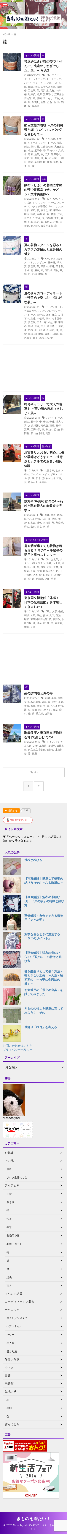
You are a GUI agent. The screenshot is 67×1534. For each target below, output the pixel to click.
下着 (55, 82)
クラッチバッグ (36, 78)
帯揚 (45, 421)
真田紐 (48, 270)
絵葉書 (31, 522)
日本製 (59, 266)
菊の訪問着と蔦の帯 (38, 693)
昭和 (30, 154)
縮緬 (30, 161)
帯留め (57, 210)
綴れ (40, 273)
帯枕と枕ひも (33, 860)
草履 (53, 578)
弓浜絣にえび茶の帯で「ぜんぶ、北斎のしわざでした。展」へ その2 (43, 66)
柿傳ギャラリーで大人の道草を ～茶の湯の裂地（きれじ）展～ (43, 408)
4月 (48, 138)
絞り (55, 221)
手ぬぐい (52, 150)
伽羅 (60, 611)
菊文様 (39, 713)
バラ (42, 310)
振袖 (39, 570)
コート (58, 306)
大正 (33, 615)
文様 (52, 90)
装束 (33, 526)
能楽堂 (59, 522)
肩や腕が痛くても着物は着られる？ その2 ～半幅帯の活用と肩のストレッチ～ (43, 550)
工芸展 (31, 90)
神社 (48, 478)
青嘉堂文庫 (47, 225)
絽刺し (35, 102)
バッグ (27, 82)
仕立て (55, 314)
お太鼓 (54, 559)
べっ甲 (49, 306)
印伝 (36, 86)
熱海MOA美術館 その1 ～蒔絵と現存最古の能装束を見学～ (43, 505)
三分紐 (47, 82)
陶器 (48, 433)
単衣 (33, 146)
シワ (35, 202)
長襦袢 (43, 482)
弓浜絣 (44, 90)
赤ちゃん (33, 482)
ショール (33, 142)
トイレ (50, 741)
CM (48, 75)
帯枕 (55, 567)
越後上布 (44, 337)
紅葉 (30, 221)
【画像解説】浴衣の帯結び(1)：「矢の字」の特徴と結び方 (44, 901)
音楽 (33, 626)
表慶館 (58, 623)
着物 (56, 98)
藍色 (49, 102)
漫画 (39, 98)
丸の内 (59, 206)
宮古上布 (42, 322)
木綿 (58, 90)
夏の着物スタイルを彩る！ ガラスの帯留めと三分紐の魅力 (43, 249)
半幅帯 (40, 318)
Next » (34, 772)
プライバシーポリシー (18, 1050)
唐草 (44, 701)
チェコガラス (31, 310)
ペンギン (44, 474)
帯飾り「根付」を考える (40, 1027)
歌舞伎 (31, 94)
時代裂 (44, 425)
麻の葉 (35, 106)
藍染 (43, 102)
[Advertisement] (33, 369)
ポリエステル (38, 563)
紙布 (36, 221)
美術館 (38, 161)
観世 (39, 526)
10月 (49, 198)
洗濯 (37, 218)
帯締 (52, 266)
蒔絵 (26, 526)
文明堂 (51, 745)
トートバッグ (54, 78)
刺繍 (30, 86)
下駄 (49, 563)
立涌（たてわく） (41, 709)
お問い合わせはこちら (18, 1045)
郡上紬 (34, 433)
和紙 (33, 210)
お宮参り (49, 470)
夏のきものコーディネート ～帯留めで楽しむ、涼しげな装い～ (43, 297)
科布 (52, 330)
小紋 (30, 150)
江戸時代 (48, 94)
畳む (56, 218)
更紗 (52, 425)
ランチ (59, 741)
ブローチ (38, 82)
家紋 (39, 615)
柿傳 (58, 425)
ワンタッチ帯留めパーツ (41, 206)
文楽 (52, 615)
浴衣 (26, 158)
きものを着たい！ (33, 1518)
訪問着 (48, 713)
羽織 (55, 333)
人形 (54, 611)
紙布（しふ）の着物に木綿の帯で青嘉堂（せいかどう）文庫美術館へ (43, 189)
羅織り (48, 333)
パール (51, 202)
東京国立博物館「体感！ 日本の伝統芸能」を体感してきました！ (43, 602)
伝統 (59, 142)
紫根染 (48, 221)
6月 (53, 138)
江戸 (39, 94)
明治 (26, 214)
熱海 (54, 518)
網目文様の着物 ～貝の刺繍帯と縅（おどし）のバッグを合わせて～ (43, 129)
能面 (49, 161)
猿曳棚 (49, 218)
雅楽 (26, 626)
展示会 (38, 150)
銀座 (36, 225)
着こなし (48, 98)
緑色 (39, 522)
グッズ (34, 474)
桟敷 (53, 214)
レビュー (42, 262)
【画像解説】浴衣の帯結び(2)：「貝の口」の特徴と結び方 (43, 957)
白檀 (30, 330)
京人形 (27, 745)
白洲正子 (48, 574)
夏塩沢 (31, 266)
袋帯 (35, 337)
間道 (41, 433)
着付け (58, 574)
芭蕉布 (27, 337)
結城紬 (39, 578)
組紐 (30, 333)
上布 (48, 314)
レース (51, 142)
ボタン (31, 262)
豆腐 (58, 478)
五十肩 (56, 563)
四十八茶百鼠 (48, 86)
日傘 (38, 478)
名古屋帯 (57, 318)
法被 (44, 518)
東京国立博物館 (39, 619)
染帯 (36, 154)
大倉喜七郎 (47, 146)
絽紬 (34, 273)
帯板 (49, 567)
